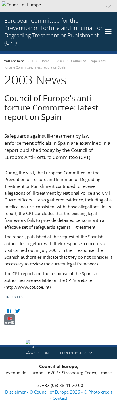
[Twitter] (17, 311)
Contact (60, 398)
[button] (58, 6)
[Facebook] (8, 311)
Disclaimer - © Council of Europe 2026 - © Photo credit (58, 392)
